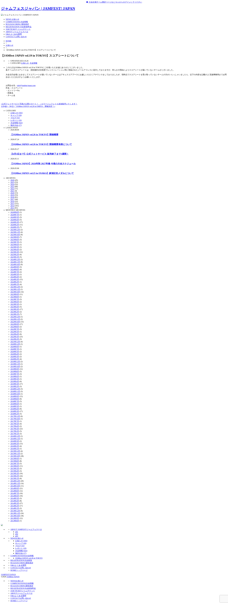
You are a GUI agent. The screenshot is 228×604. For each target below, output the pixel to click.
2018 (12, 197)
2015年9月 (14, 459)
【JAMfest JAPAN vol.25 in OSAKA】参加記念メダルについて (42, 173)
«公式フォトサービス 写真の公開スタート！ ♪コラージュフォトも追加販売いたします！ (39, 104)
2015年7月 (14, 464)
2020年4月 (14, 354)
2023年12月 (15, 287)
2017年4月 (14, 426)
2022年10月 (15, 322)
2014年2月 (14, 506)
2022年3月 (14, 337)
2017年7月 (14, 421)
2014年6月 (14, 496)
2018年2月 (14, 414)
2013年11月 (15, 513)
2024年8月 (14, 269)
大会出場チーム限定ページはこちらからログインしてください (115, 2)
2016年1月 (14, 449)
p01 (16, 532)
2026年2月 (14, 225)
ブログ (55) (15, 118)
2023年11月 (15, 289)
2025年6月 (14, 245)
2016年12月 (15, 436)
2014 (12, 206)
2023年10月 (15, 292)
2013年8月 (14, 521)
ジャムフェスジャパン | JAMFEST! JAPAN (38, 8)
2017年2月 (14, 431)
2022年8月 (14, 327)
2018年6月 (14, 404)
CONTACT (20, 568)
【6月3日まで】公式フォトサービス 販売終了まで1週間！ (39, 154)
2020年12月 (15, 344)
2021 (12, 191)
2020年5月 (14, 352)
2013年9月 (14, 518)
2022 (12, 189)
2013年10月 (15, 516)
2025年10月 (15, 235)
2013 (12, 208)
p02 (16, 534)
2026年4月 (14, 220)
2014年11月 (15, 483)
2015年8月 (14, 461)
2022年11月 (15, 319)
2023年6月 (14, 302)
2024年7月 (14, 272)
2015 (12, 204)
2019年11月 (15, 364)
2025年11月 (15, 232)
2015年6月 (14, 466)
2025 (12, 182)
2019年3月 (14, 384)
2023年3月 (14, 309)
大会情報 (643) (16, 123)
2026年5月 (14, 217)
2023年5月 (14, 304)
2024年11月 (15, 262)
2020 (12, 193)
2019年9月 (14, 369)
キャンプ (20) (16, 115)
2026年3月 (14, 222)
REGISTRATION (21, 560)
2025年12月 (15, 230)
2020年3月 (14, 357)
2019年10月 (15, 367)
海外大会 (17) (16, 125)
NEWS (17, 538)
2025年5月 (14, 247)
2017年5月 (14, 424)
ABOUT (21, 593)
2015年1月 (14, 478)
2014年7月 (14, 493)
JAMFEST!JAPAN (8, 575)
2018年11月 (15, 391)
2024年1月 (14, 284)
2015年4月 (14, 471)
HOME (8, 41)
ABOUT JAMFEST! (26, 529)
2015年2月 (14, 476)
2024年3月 (14, 279)
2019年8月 (14, 371)
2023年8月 (14, 297)
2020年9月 (14, 347)
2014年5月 (14, 498)
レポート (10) (16, 120)
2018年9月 (14, 396)
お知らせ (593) (16, 113)
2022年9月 (14, 324)
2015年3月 (14, 473)
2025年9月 (14, 237)
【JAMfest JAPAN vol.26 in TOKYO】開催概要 (34, 134)
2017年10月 (15, 419)
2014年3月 (14, 503)
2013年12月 (15, 511)
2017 (12, 199)
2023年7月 (14, 299)
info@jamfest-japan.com (26, 85)
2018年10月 (15, 394)
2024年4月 (14, 277)
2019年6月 (14, 376)
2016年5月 (14, 441)
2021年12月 (15, 342)
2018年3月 (14, 411)
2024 (12, 184)
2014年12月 (15, 481)
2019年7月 (14, 374)
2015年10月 (15, 456)
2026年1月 (14, 227)
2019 (12, 195)
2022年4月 (14, 334)
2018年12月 (15, 389)
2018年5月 (14, 406)
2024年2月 (14, 282)
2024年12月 (15, 260)
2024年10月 (15, 264)
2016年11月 (15, 439)
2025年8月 (14, 240)
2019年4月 (14, 381)
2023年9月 (14, 294)
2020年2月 (14, 359)
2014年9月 (14, 488)
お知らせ (9, 45)
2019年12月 (15, 362)
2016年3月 (14, 444)
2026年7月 (14, 215)
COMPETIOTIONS (22, 556)
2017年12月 (15, 416)
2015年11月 (15, 454)
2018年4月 (14, 409)
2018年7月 (14, 401)
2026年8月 (14, 212)
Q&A (18, 565)
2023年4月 (14, 307)
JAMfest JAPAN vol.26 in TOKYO (29, 558)
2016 (12, 201)
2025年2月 (14, 255)
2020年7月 (14, 349)
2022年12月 (15, 317)
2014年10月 (15, 486)
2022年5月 (14, 332)
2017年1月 (14, 434)
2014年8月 (14, 491)
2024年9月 (14, 267)
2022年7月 (14, 329)
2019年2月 (14, 386)
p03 (16, 536)
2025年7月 (14, 242)
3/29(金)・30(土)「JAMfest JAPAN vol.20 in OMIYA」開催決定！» (28, 106)
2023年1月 (14, 314)
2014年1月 (14, 508)
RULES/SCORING (21, 563)
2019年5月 (14, 379)
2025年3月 (14, 252)
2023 (12, 187)
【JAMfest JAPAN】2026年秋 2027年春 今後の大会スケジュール (43, 163)
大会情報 (33, 63)
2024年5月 (14, 274)
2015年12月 (15, 451)
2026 (12, 180)
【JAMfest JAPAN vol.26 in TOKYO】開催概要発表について (41, 144)
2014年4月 (14, 501)
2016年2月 (14, 446)
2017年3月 (14, 429)
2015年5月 (14, 469)
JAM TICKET (22, 591)
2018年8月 (14, 399)
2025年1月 (14, 257)
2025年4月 (14, 250)
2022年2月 (14, 339)
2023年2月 (14, 312)
